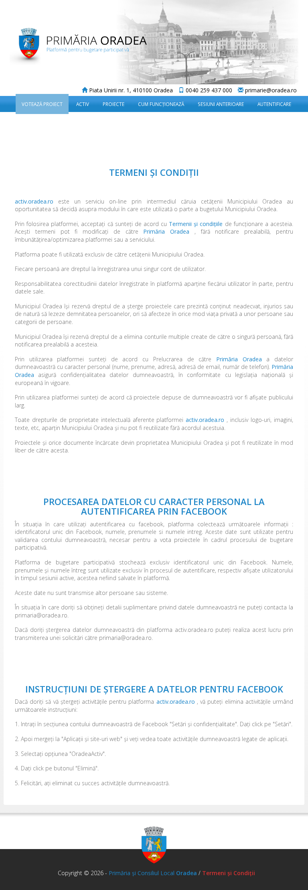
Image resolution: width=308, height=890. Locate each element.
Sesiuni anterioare (221, 104)
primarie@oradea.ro (270, 90)
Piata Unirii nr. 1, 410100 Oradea (130, 90)
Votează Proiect (42, 104)
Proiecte (113, 104)
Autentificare (274, 104)
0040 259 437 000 (208, 90)
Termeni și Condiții (228, 873)
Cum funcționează (161, 104)
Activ (82, 104)
